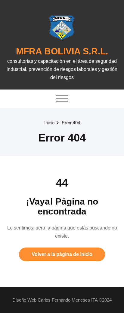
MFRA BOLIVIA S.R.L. (62, 51)
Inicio (49, 122)
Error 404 (71, 122)
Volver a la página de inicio (62, 254)
